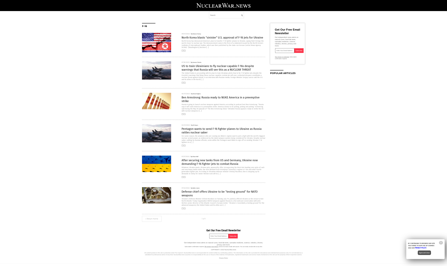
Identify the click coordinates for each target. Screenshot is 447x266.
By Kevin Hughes (196, 94)
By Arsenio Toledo (196, 62)
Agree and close (424, 253)
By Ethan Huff (194, 156)
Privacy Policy (223, 258)
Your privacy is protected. (282, 57)
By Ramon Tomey (196, 34)
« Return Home (151, 219)
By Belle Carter (195, 188)
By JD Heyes (194, 125)
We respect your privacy (211, 246)
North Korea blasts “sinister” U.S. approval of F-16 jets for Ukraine (222, 37)
